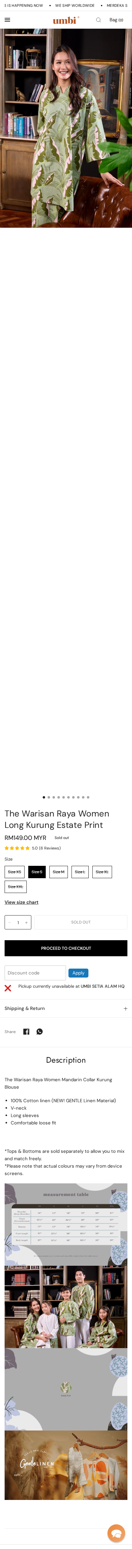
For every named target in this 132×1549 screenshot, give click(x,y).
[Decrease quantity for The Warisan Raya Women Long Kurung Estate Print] (9, 923)
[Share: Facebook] (26, 1031)
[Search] (98, 20)
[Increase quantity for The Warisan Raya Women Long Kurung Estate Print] (26, 923)
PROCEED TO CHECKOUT (66, 948)
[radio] (15, 872)
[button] (116, 1533)
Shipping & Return (25, 1008)
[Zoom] (66, 128)
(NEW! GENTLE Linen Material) (84, 1101)
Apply (78, 973)
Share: (11, 1032)
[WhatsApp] (39, 1031)
